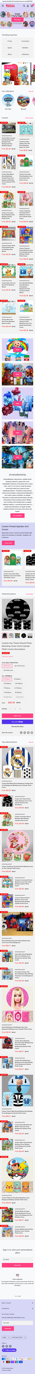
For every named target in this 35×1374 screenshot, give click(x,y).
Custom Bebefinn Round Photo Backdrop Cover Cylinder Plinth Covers (24, 1231)
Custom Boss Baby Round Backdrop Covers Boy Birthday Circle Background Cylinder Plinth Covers (24, 1063)
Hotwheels (25, 54)
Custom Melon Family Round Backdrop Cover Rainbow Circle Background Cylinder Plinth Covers (23, 1145)
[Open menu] (3, 6)
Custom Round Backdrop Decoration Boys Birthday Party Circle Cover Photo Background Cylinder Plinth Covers (24, 1044)
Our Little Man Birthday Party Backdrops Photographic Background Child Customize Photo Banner (26, 287)
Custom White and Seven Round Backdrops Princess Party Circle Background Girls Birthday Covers (23, 1214)
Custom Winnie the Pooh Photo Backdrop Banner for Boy (8, 321)
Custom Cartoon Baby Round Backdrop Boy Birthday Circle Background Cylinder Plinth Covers (17, 1112)
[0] (31, 6)
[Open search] (24, 6)
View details (29, 594)
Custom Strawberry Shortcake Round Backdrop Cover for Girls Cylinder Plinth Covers (25, 214)
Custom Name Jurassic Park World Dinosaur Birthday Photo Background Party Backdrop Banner (8, 141)
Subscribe (17, 1265)
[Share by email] (32, 732)
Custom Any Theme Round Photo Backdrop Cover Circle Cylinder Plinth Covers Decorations (17, 646)
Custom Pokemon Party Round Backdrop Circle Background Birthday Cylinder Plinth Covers (15, 1198)
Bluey (10, 54)
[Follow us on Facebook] (3, 1346)
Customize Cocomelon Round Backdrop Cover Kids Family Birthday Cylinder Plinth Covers (23, 882)
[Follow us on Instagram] (6, 1346)
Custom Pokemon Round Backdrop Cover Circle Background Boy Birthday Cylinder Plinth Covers (26, 252)
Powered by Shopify (6, 1370)
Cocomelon (25, 41)
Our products (17, 515)
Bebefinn (25, 48)
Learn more (8, 543)
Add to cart (17, 716)
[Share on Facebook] (21, 732)
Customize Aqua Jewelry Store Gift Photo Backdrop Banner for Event (24, 144)
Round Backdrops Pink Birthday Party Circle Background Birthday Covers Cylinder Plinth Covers (17, 1028)
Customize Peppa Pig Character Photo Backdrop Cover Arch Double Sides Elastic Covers (25, 323)
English (4, 1337)
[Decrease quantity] (10, 709)
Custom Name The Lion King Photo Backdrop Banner (8, 284)
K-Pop (10, 41)
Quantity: (4, 708)
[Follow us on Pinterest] (10, 1346)
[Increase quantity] (20, 709)
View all (31, 91)
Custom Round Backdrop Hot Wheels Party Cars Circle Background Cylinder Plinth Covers (23, 1127)
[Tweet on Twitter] (28, 732)
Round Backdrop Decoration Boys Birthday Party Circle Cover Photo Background (16, 941)
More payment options (17, 726)
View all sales (29, 118)
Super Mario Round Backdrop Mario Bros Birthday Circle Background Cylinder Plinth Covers (23, 957)
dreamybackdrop (7, 135)
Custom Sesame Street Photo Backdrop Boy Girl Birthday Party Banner (8, 248)
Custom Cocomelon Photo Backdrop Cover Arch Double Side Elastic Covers (25, 177)
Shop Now (17, 19)
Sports (10, 48)
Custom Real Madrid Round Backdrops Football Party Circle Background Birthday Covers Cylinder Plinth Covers (8, 179)
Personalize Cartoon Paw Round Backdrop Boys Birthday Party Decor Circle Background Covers (24, 974)
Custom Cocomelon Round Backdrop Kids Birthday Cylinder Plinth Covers (8, 215)
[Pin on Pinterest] (24, 732)
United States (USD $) (17, 1337)
